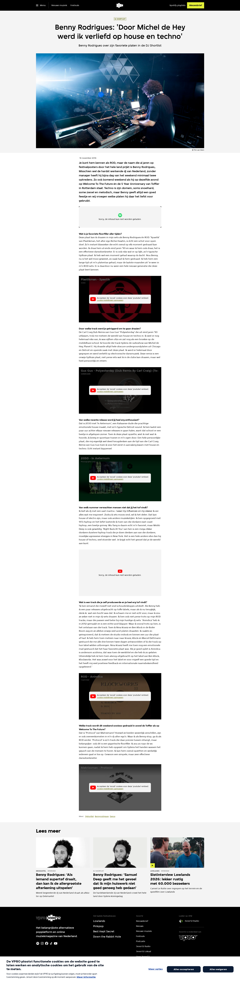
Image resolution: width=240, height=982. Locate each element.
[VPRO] (188, 938)
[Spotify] (37, 943)
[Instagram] (42, 943)
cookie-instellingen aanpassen (111, 218)
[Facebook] (46, 943)
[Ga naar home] (120, 5)
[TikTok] (51, 943)
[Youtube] (55, 943)
